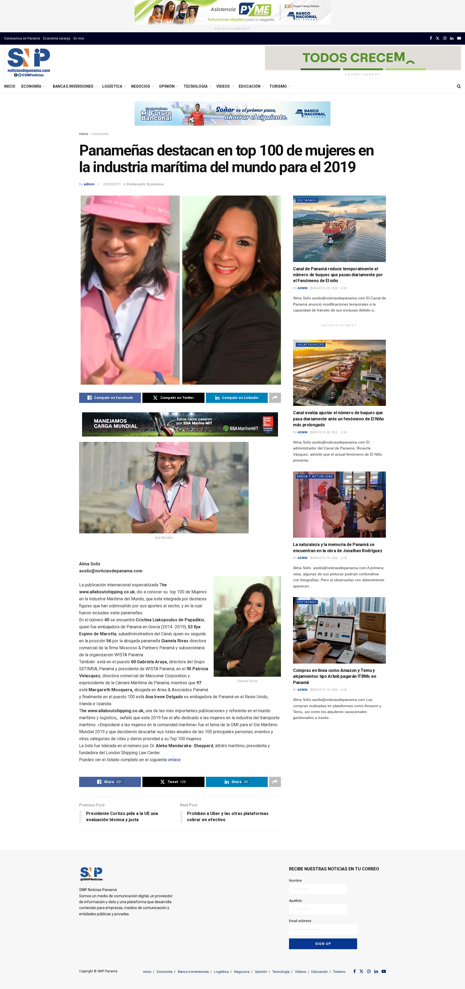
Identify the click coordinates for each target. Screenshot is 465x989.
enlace (174, 759)
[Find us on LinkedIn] (451, 38)
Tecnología (195, 86)
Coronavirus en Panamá (22, 38)
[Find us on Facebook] (431, 38)
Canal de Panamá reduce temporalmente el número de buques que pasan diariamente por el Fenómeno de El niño (338, 274)
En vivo (78, 38)
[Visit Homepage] (28, 62)
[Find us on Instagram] (444, 38)
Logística (112, 86)
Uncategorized (310, 344)
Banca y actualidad (315, 476)
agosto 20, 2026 (325, 288)
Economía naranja (56, 38)
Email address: (300, 921)
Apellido (295, 901)
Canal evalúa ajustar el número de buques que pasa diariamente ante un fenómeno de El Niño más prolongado (338, 418)
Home (83, 134)
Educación (249, 86)
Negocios (140, 86)
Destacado (100, 134)
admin (89, 184)
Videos (223, 86)
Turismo (278, 86)
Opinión (167, 86)
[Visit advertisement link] (232, 12)
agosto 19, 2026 (325, 558)
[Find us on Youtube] (459, 38)
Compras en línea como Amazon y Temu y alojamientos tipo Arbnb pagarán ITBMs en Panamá (334, 676)
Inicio (9, 86)
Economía (31, 86)
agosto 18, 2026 (325, 690)
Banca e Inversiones (73, 86)
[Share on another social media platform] (275, 398)
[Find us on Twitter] (437, 38)
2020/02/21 (112, 184)
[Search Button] (459, 86)
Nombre (295, 880)
